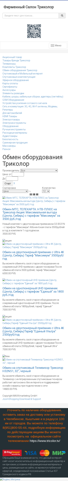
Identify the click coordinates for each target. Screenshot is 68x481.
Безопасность (10, 139)
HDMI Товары (9, 116)
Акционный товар (12, 57)
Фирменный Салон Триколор (29, 7)
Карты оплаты (10, 83)
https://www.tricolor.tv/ (45, 441)
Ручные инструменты (14, 129)
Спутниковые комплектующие (18, 77)
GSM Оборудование (13, 100)
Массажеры (9, 146)
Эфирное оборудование (15, 80)
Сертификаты (9, 86)
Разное (6, 149)
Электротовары (11, 119)
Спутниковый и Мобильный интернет (22, 73)
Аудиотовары (9, 136)
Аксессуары (9, 90)
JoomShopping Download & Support (21, 399)
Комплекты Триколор (14, 67)
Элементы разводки (13, 93)
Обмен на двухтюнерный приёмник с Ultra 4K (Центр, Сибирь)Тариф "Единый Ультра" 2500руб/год (33, 331)
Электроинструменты (14, 123)
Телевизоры (9, 63)
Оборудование (10, 126)
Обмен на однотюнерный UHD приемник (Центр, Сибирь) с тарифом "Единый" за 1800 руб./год (33, 291)
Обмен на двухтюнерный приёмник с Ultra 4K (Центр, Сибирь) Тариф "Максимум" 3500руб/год (33, 255)
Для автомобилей (12, 113)
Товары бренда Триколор (16, 60)
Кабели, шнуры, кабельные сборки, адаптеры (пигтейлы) (32, 96)
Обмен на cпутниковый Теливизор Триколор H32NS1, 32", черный (32, 369)
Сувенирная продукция (15, 142)
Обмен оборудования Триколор (19, 70)
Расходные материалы (14, 132)
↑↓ (30, 191)
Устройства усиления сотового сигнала (24, 103)
